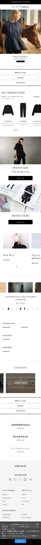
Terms (23, 498)
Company (24, 494)
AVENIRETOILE (7, 514)
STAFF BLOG (20, 466)
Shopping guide (7, 498)
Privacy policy (25, 501)
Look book (24, 327)
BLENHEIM (24, 514)
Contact (5, 504)
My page (5, 494)
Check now (36, 96)
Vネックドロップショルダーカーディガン (8, 124)
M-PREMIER (6, 517)
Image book (6, 327)
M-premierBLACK (26, 517)
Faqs (4, 501)
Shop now (20, 178)
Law (23, 504)
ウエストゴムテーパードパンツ (23, 124)
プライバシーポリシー (21, 536)
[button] (13, 66)
